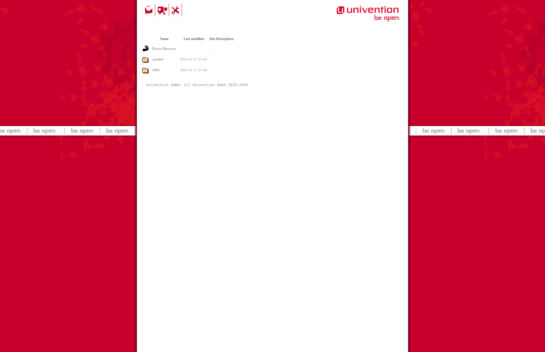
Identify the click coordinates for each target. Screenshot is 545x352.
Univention (355, 17)
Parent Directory (164, 48)
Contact (149, 10)
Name (164, 38)
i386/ (156, 69)
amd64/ (157, 59)
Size (212, 38)
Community (163, 10)
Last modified (194, 38)
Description (224, 38)
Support (176, 10)
